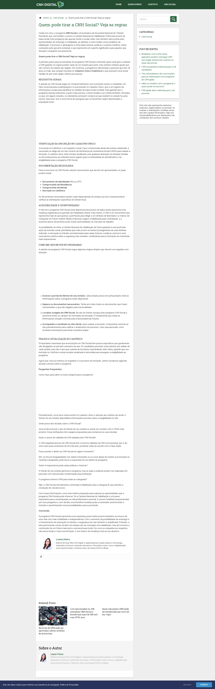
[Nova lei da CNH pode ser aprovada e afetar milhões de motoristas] (53, 615)
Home (119, 4)
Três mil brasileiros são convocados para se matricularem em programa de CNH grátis (158, 77)
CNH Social (170, 4)
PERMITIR (204, 685)
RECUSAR (187, 685)
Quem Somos (135, 4)
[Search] (173, 19)
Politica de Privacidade (69, 685)
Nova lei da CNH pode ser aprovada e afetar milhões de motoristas (52, 631)
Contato (153, 4)
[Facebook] (41, 557)
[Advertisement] (84, 123)
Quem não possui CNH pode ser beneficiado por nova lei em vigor (115, 612)
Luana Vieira (57, 654)
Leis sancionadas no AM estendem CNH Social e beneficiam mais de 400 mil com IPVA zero (84, 613)
